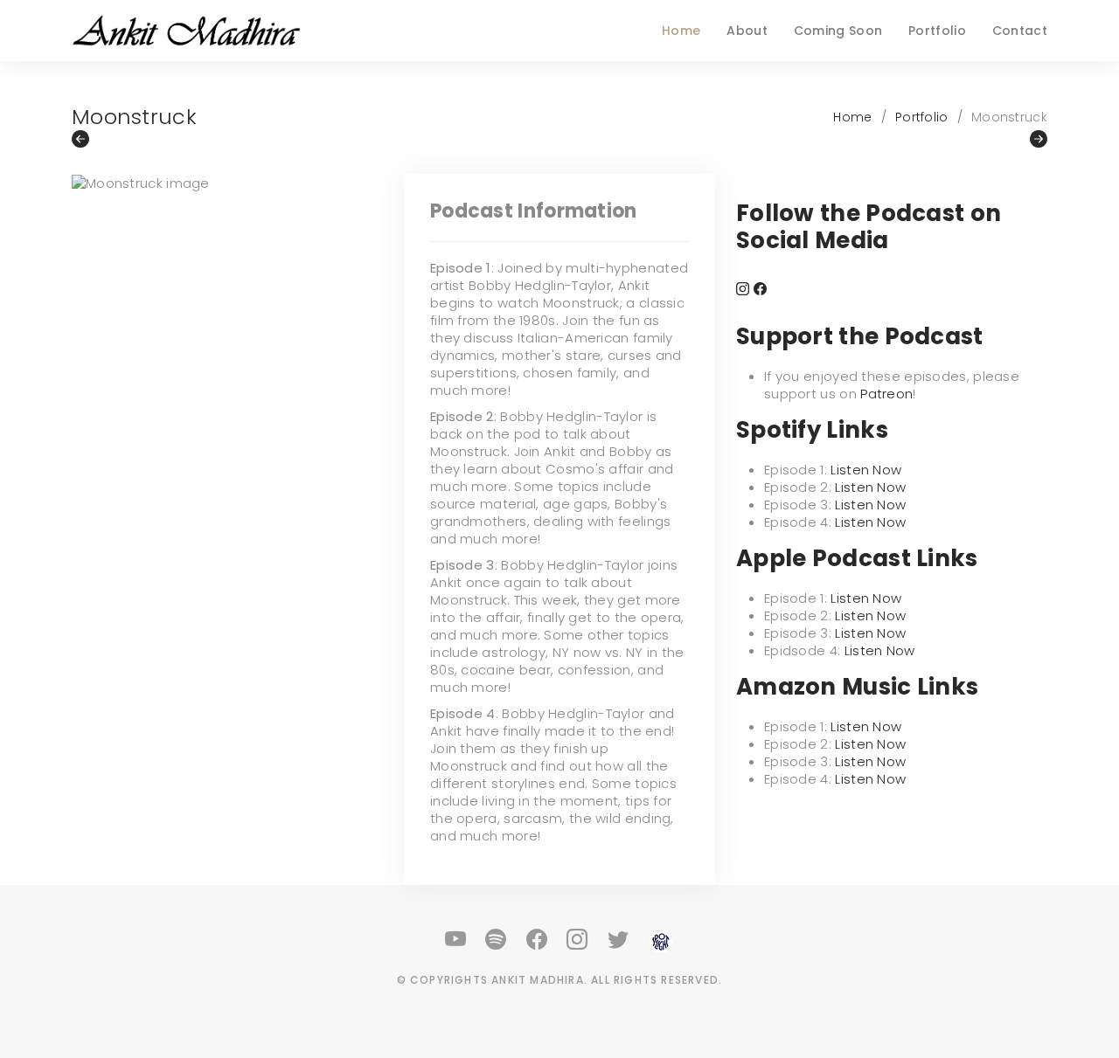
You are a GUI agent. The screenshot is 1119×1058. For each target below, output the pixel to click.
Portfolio (937, 30)
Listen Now (866, 469)
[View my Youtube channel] (456, 939)
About (747, 30)
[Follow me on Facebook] (537, 939)
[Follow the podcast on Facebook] (760, 289)
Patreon (886, 393)
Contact (1019, 30)
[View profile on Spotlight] (661, 939)
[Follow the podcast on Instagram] (742, 289)
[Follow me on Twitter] (619, 939)
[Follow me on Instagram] (577, 939)
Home (681, 30)
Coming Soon (838, 30)
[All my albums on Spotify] (496, 939)
